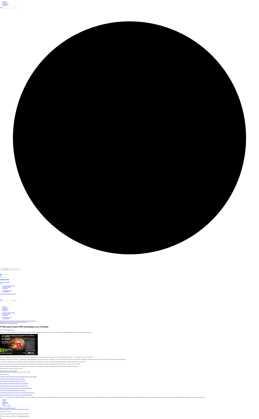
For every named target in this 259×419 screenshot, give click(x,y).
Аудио (4, 400)
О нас (23, 409)
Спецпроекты (6, 291)
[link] (3, 298)
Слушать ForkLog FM (5, 282)
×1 (1, 275)
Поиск (1, 7)
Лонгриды (5, 2)
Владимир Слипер (9, 330)
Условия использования (16, 409)
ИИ (3, 404)
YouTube (8, 294)
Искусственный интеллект (9, 285)
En (0, 283)
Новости (5, 1)
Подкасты (5, 5)
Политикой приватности (23, 416)
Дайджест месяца (7, 287)
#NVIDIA (2, 323)
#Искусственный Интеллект (11, 323)
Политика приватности (5, 409)
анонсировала (15, 366)
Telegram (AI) (3, 294)
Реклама (27, 409)
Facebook (12, 294)
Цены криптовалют (7, 290)
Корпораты (5, 288)
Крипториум (6, 4)
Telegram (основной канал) (6, 370)
